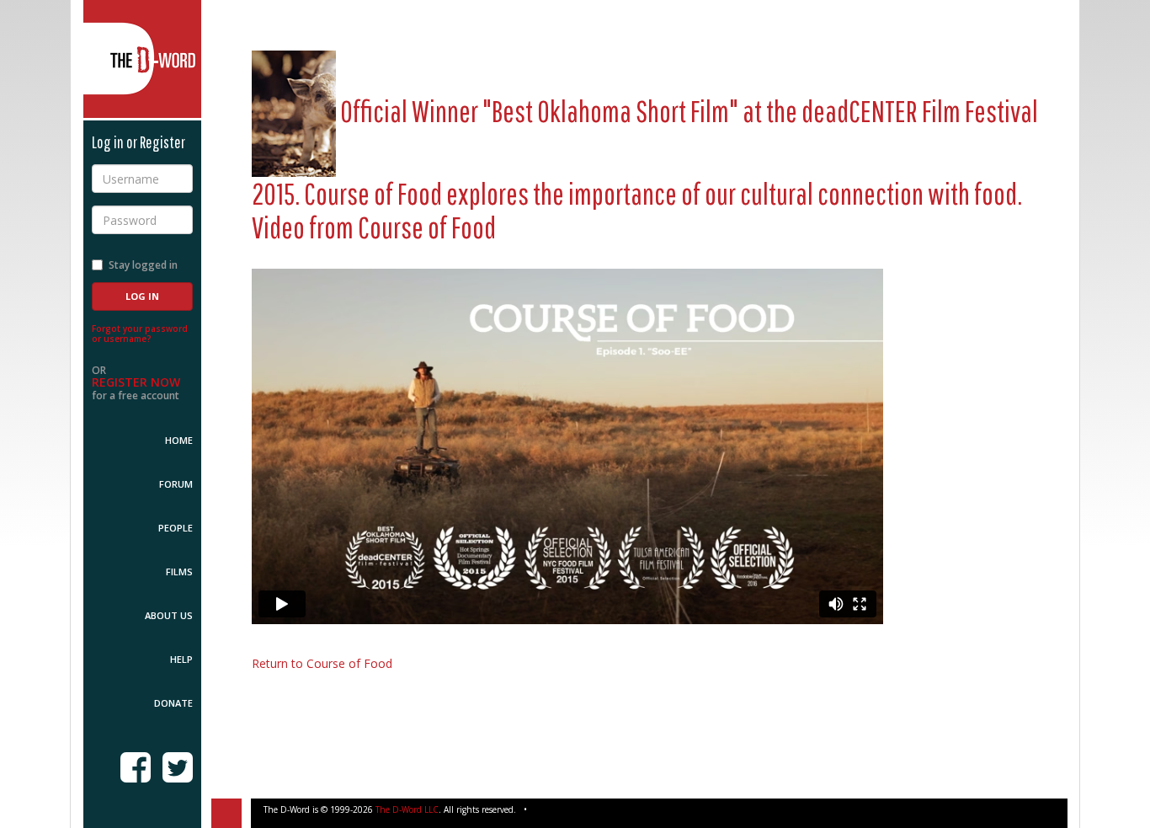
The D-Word (142, 59)
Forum (176, 484)
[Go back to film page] (294, 110)
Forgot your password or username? (140, 334)
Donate (173, 703)
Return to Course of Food (322, 663)
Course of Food (427, 227)
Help (181, 659)
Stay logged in (143, 265)
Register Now (136, 382)
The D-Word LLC (407, 809)
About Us (169, 615)
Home (179, 440)
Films (179, 571)
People (175, 527)
